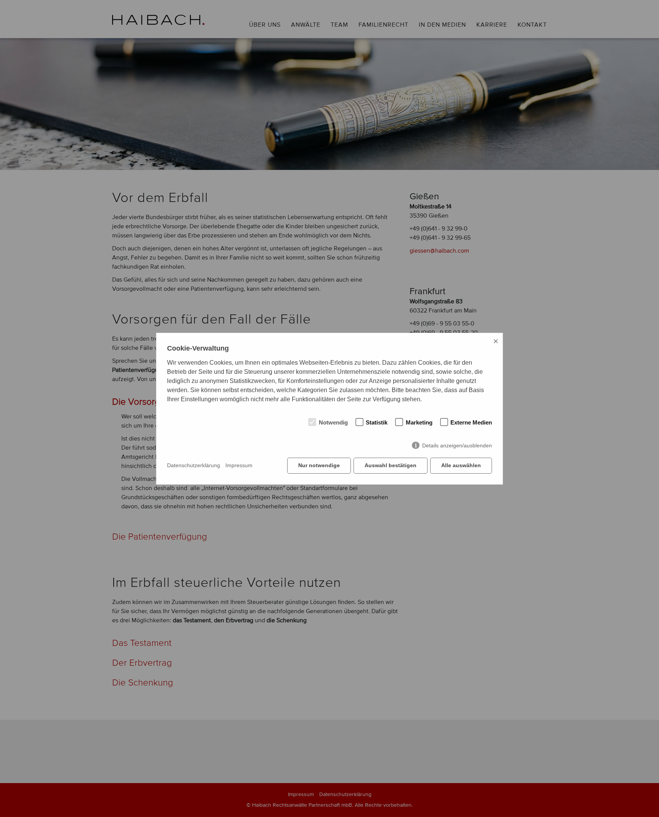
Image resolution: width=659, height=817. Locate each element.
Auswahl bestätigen (390, 465)
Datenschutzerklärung (193, 465)
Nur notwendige (319, 465)
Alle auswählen (461, 465)
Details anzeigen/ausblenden (457, 445)
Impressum (238, 465)
